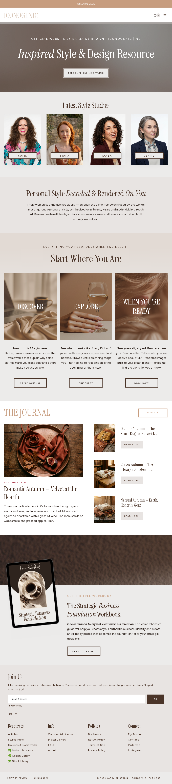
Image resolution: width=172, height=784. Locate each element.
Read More (133, 445)
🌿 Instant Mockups (21, 750)
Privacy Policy (15, 705)
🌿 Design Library (19, 755)
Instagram (134, 750)
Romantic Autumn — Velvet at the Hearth (40, 493)
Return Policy (96, 739)
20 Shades (11, 482)
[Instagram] (10, 713)
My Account (136, 734)
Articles (13, 734)
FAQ (51, 745)
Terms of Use (96, 745)
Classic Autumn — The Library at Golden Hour (137, 467)
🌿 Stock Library (18, 761)
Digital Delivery (57, 739)
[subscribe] (31, 598)
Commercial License (60, 734)
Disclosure (94, 734)
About (52, 750)
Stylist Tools (16, 739)
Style (24, 482)
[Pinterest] (16, 713)
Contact (133, 739)
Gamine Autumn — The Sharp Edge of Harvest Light (141, 431)
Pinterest (134, 745)
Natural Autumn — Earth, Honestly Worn (139, 502)
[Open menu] (165, 15)
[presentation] (43, 450)
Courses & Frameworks (22, 745)
